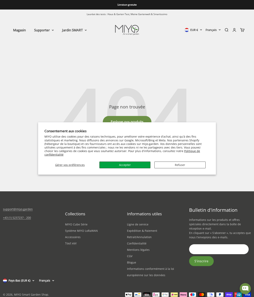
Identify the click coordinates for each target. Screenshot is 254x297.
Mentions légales (138, 250)
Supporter (42, 30)
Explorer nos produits (127, 122)
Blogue (131, 262)
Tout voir (71, 243)
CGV (129, 256)
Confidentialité (136, 243)
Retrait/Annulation (139, 237)
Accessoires (73, 237)
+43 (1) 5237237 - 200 (17, 217)
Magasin (19, 30)
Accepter (125, 165)
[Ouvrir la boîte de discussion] (245, 288)
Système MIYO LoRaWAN (81, 231)
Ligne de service (137, 224)
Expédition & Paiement (142, 231)
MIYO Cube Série (76, 224)
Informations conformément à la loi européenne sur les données (150, 272)
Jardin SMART (72, 30)
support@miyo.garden (18, 209)
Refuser (180, 165)
